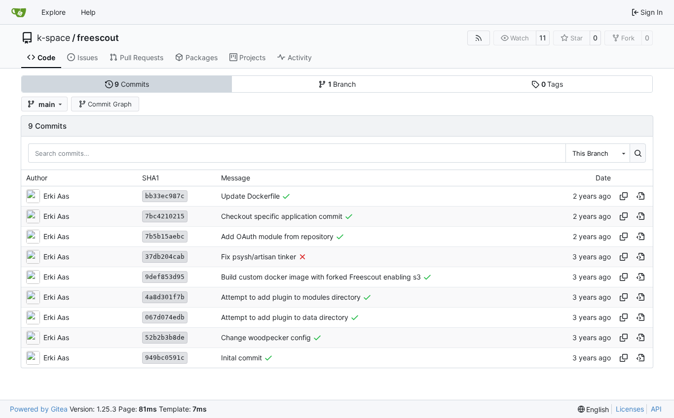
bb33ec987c (165, 196)
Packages (202, 57)
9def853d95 (165, 276)
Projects (252, 57)
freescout (98, 38)
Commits (131, 84)
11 (542, 38)
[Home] (19, 12)
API (656, 409)
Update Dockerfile (250, 196)
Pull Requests (141, 57)
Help (88, 12)
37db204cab (165, 256)
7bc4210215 (165, 216)
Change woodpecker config (266, 337)
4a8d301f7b (165, 297)
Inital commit (241, 357)
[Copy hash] (623, 196)
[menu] (593, 409)
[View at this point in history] (640, 196)
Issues (87, 57)
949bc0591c (165, 357)
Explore (53, 12)
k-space (53, 38)
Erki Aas (56, 196)
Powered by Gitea (39, 409)
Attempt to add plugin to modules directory (291, 297)
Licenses (630, 409)
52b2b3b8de (165, 337)
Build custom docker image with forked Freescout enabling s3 (321, 277)
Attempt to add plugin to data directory (284, 317)
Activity (300, 57)
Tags (552, 84)
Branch (342, 84)
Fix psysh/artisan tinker (258, 256)
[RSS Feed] (478, 38)
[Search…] (638, 152)
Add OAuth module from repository (277, 236)
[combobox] (597, 152)
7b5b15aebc (165, 236)
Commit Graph (110, 104)
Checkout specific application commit (281, 216)
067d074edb (165, 317)
